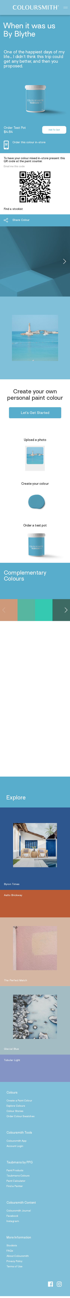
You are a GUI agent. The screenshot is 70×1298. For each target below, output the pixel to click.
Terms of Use (14, 1266)
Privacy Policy (14, 1261)
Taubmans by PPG (20, 1162)
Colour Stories (15, 1111)
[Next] (64, 261)
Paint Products (15, 1170)
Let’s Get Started (35, 413)
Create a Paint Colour (19, 1101)
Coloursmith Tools (19, 1132)
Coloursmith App (17, 1141)
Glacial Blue (11, 1049)
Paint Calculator (16, 1181)
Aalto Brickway (13, 895)
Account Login (15, 1146)
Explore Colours (16, 1106)
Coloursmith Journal (19, 1211)
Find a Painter (15, 1186)
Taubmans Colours (18, 1176)
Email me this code (14, 167)
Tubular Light (12, 1060)
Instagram (13, 1221)
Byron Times (11, 884)
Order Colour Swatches (21, 1116)
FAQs (10, 1251)
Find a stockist (13, 209)
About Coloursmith (18, 1256)
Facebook (12, 1216)
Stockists (12, 1245)
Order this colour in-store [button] (29, 142)
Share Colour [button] (21, 220)
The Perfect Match (15, 980)
